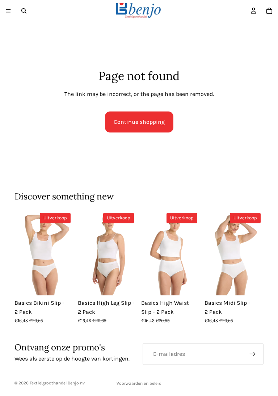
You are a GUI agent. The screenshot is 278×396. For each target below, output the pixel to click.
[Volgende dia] (65, 253)
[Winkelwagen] (269, 11)
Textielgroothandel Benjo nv (57, 383)
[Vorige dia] (22, 253)
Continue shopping (139, 121)
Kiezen (68, 284)
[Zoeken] (24, 11)
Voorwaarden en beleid (139, 383)
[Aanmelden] (252, 354)
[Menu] (8, 11)
